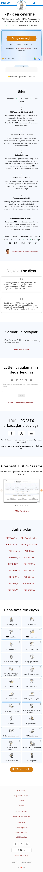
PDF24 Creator (20, 511)
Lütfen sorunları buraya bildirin (20, 403)
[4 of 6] (23, 505)
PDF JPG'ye (29, 551)
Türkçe (22, 850)
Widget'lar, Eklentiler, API (21, 817)
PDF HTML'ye (28, 583)
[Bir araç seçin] (39, 3)
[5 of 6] (25, 505)
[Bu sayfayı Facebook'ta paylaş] (11, 433)
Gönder (21, 395)
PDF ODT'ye (29, 570)
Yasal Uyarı (21, 823)
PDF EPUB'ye (29, 590)
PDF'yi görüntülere (29, 544)
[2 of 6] (18, 505)
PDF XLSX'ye (14, 570)
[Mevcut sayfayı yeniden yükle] (21, 5)
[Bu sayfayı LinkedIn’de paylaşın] (31, 433)
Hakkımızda (21, 791)
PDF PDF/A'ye (14, 590)
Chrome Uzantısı (21, 812)
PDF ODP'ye (14, 577)
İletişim (21, 806)
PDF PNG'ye (14, 557)
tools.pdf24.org (21, 855)
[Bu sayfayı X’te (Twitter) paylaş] (21, 433)
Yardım (21, 801)
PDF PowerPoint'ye (29, 538)
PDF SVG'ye (29, 557)
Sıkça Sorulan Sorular (21, 796)
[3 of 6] (20, 505)
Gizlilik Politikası (21, 833)
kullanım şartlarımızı (24, 48)
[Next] (41, 490)
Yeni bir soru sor (21, 349)
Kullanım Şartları (21, 828)
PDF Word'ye (11, 538)
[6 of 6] (28, 505)
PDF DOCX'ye (14, 564)
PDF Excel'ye (11, 544)
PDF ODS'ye (29, 577)
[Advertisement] (22, 69)
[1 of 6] (15, 505)
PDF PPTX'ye (29, 564)
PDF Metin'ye (14, 551)
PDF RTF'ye (13, 583)
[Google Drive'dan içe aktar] (35, 59)
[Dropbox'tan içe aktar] (39, 59)
